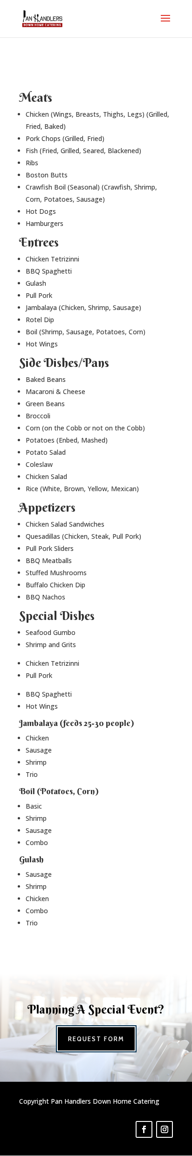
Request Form (96, 1039)
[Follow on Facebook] (144, 1129)
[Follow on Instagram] (164, 1129)
